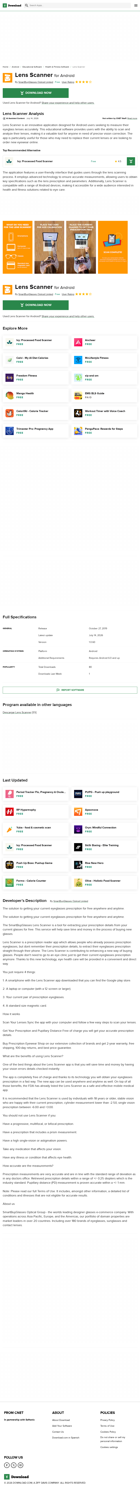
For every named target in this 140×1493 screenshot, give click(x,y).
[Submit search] (26, 5)
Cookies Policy (108, 1431)
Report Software (72, 690)
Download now (38, 93)
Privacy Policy (107, 1420)
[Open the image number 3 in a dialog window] (113, 247)
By (34, 82)
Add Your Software (62, 1425)
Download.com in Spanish (65, 1437)
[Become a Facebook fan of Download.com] (7, 1465)
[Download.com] (12, 5)
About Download (61, 1420)
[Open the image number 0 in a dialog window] (17, 247)
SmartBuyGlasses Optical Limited (70, 901)
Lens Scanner (45, 75)
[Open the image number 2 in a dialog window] (81, 247)
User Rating (68, 82)
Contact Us (58, 1431)
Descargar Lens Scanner (17, 712)
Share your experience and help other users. (68, 103)
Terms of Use (107, 1425)
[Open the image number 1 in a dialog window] (49, 247)
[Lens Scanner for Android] (7, 78)
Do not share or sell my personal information (112, 1439)
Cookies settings (109, 1447)
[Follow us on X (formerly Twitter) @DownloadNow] (13, 1465)
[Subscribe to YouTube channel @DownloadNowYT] (20, 1465)
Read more (132, 118)
